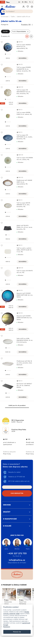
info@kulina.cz (17, 560)
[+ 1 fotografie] (8, 70)
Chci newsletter (17, 493)
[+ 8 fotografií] (8, 273)
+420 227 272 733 (17, 553)
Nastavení (6, 626)
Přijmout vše (17, 631)
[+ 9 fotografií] (8, 92)
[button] (17, 31)
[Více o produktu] (8, 115)
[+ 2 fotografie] (8, 47)
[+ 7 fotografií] (8, 183)
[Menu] (2, 6)
